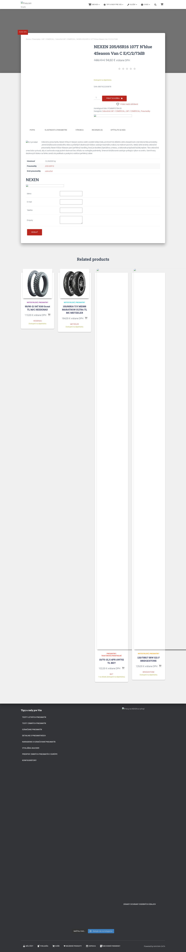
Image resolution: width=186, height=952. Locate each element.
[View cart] (162, 4)
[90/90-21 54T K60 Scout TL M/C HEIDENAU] (37, 283)
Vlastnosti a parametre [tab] (56, 130)
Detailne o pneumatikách (34, 736)
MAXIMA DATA (159, 946)
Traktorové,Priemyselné (111, 656)
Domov (28, 39)
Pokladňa (44, 946)
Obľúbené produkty (74, 946)
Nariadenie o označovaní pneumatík (39, 742)
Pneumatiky (36, 39)
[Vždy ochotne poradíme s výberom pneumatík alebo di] (108, 881)
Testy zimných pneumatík (34, 723)
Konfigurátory (29, 760)
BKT (111, 674)
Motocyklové (32, 302)
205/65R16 (49, 166)
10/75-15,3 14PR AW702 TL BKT (111, 661)
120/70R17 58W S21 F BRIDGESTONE (148, 659)
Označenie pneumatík (32, 729)
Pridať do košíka (113, 98)
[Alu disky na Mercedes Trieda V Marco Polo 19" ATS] (93, 781)
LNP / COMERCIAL (48, 39)
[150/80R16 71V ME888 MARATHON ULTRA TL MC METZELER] (74, 283)
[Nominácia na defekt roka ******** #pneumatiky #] (78, 845)
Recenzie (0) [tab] (97, 130)
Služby (133, 4)
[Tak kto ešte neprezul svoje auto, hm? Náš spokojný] (108, 798)
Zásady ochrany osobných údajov (139, 904)
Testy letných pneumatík (34, 717)
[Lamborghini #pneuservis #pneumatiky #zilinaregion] (93, 723)
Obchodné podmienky (111, 946)
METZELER (74, 324)
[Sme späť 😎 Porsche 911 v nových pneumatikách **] (108, 733)
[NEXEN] (113, 117)
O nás (146, 4)
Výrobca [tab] (80, 130)
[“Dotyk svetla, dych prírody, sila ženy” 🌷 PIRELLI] (78, 736)
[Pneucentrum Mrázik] (26, 4)
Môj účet (29, 946)
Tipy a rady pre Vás (114, 4)
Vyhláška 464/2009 (30, 748)
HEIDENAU (37, 321)
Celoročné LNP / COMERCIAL (65, 39)
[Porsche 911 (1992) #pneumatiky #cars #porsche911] (78, 771)
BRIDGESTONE (148, 672)
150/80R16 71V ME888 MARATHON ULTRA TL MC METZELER (74, 309)
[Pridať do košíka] (49, 315)
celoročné (49, 171)
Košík (57, 946)
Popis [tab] (32, 130)
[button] (99, 4)
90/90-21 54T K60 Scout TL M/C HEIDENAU (37, 308)
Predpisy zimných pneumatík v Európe (39, 754)
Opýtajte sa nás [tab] (118, 130)
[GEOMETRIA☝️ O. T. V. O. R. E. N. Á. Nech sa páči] (93, 852)
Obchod (95, 4)
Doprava (92, 946)
